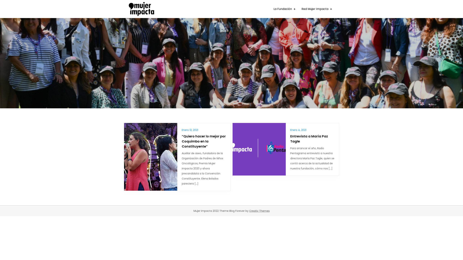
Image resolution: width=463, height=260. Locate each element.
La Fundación (282, 9)
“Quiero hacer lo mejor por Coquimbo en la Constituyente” (204, 141)
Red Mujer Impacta (314, 9)
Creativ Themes (259, 211)
